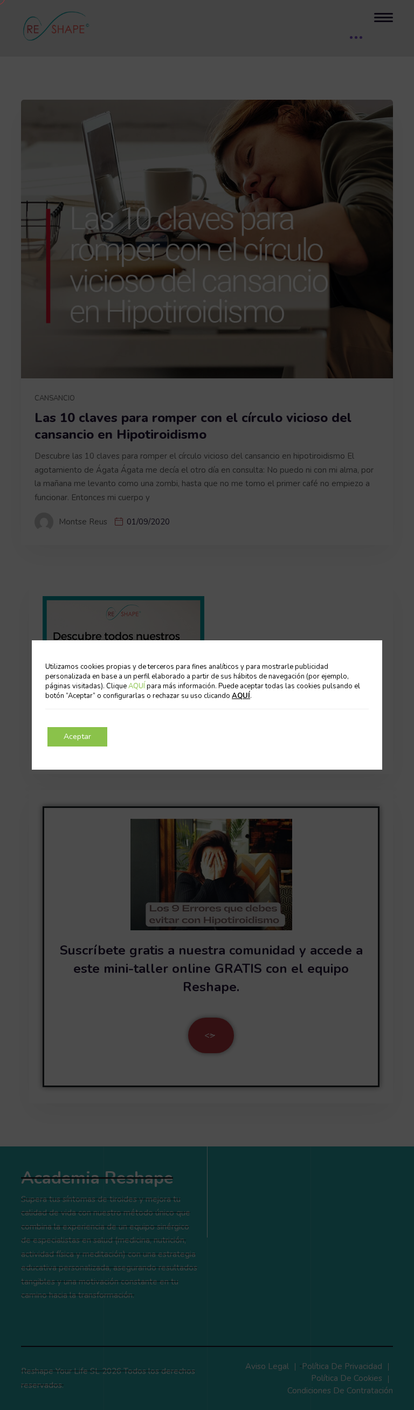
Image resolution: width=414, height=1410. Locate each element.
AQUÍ (137, 686)
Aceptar (77, 736)
